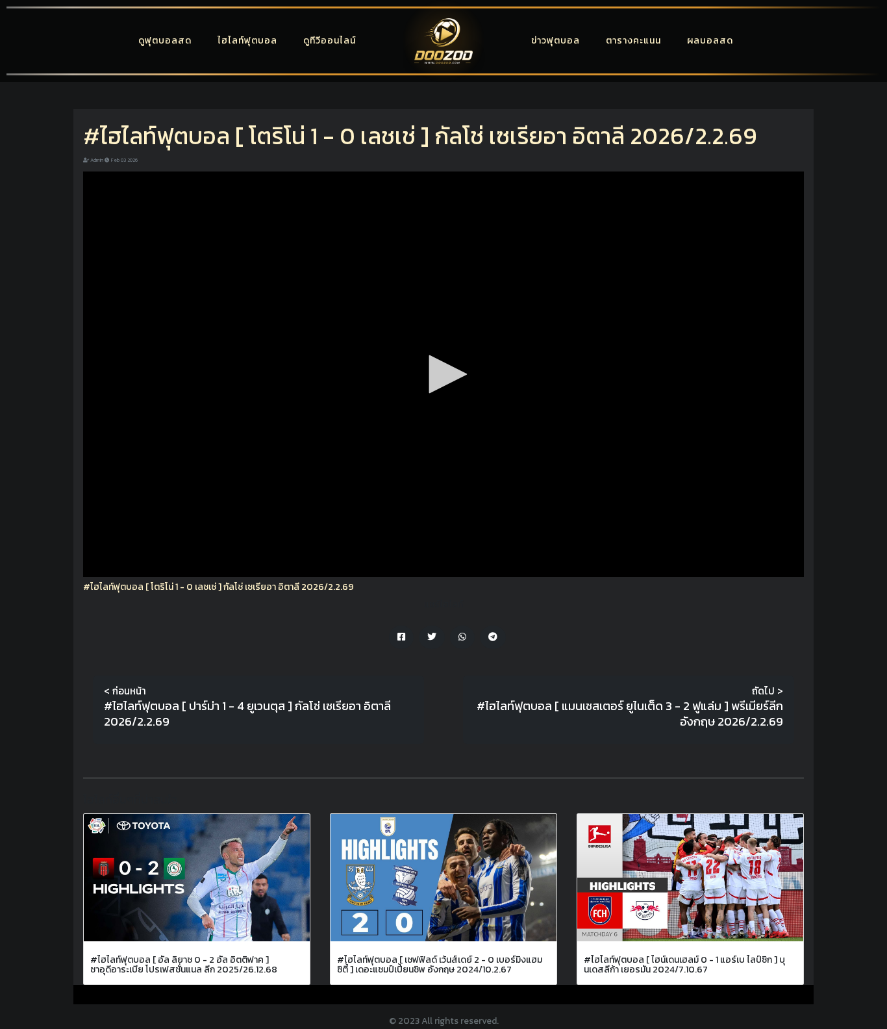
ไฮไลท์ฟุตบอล (247, 40)
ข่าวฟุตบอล (555, 40)
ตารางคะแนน (633, 40)
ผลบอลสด (710, 40)
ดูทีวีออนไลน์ (329, 40)
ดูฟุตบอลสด (165, 40)
